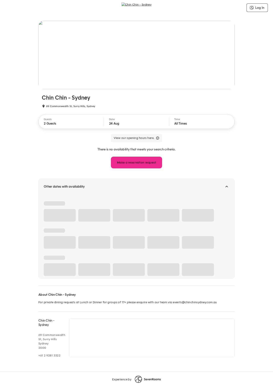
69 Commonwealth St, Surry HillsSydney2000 (51, 341)
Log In (259, 8)
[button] (71, 122)
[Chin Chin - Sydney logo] (137, 8)
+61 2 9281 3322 (49, 355)
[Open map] (151, 338)
